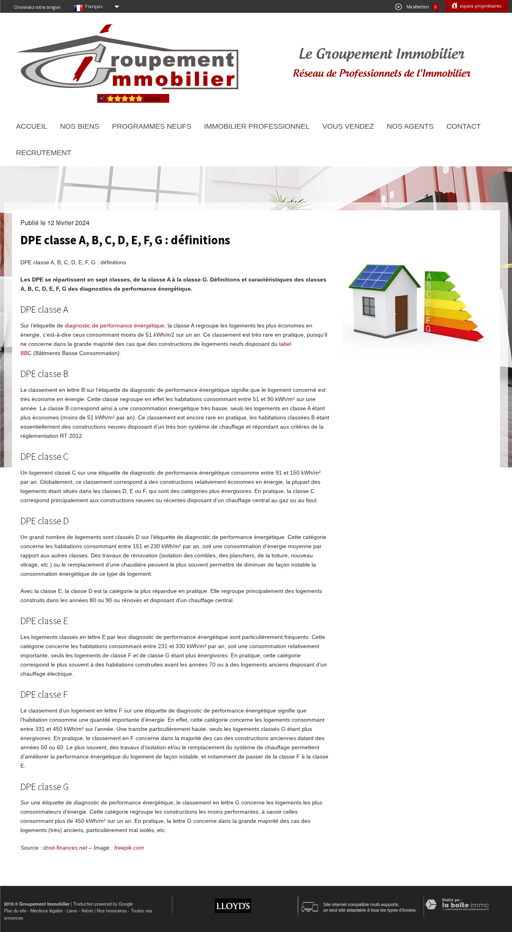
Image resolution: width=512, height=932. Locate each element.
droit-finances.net (65, 847)
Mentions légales (46, 910)
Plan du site (15, 910)
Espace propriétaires (479, 6)
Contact (463, 126)
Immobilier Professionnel (257, 126)
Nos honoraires (112, 910)
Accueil (31, 126)
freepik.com (129, 847)
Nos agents (410, 126)
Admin (87, 910)
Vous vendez (348, 126)
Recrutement (43, 153)
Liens (72, 910)
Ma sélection (421, 7)
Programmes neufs (151, 126)
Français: (94, 6)
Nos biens (79, 126)
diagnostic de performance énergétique (114, 325)
